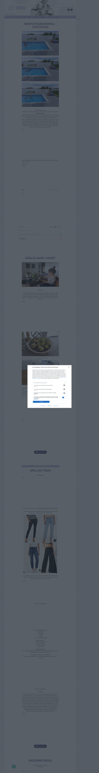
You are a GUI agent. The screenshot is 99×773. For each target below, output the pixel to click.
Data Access (49, 405)
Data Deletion (43, 405)
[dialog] (49, 386)
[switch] (63, 385)
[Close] (69, 367)
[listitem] (49, 382)
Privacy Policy (56, 405)
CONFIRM (41, 401)
